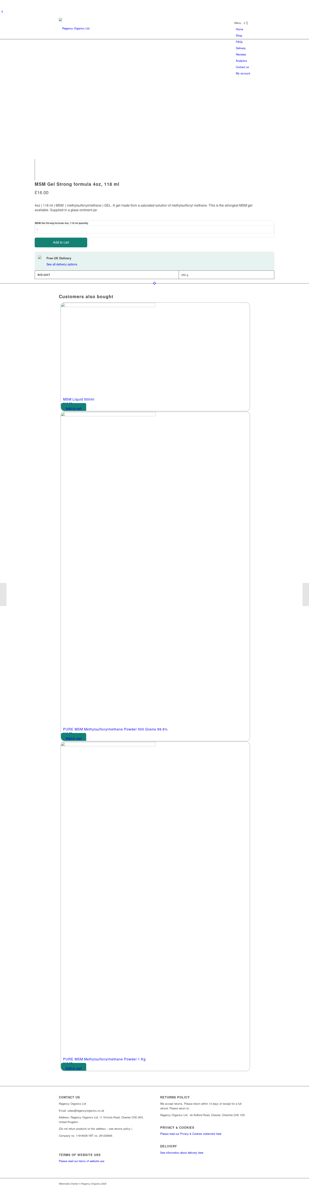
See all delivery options (61, 264)
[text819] (74, 28)
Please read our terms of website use (81, 1161)
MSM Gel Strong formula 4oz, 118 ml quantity (61, 223)
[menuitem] (239, 29)
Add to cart (61, 242)
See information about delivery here (181, 1153)
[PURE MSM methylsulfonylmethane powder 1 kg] (305, 594)
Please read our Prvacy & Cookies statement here (190, 1134)
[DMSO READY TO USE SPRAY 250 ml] (3, 594)
